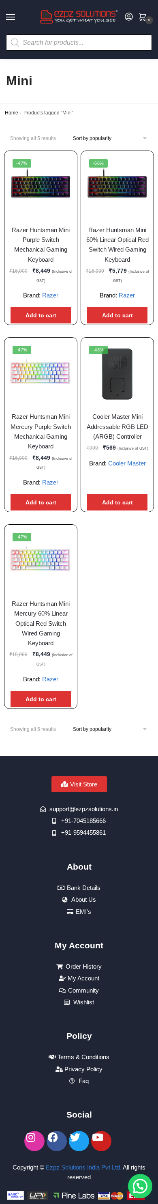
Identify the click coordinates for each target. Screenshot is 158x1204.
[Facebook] (57, 1141)
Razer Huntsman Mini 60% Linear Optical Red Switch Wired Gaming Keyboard (117, 244)
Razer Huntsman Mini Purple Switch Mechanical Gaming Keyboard (41, 244)
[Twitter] (79, 1141)
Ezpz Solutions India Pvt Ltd (83, 1167)
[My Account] (129, 17)
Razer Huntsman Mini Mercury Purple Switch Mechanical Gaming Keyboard (41, 431)
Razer (50, 295)
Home (11, 113)
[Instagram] (34, 1141)
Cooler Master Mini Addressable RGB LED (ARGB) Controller (117, 426)
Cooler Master (127, 463)
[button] (140, 1186)
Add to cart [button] (41, 315)
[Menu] (18, 17)
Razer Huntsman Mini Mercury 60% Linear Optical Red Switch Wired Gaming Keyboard (41, 623)
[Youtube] (101, 1141)
